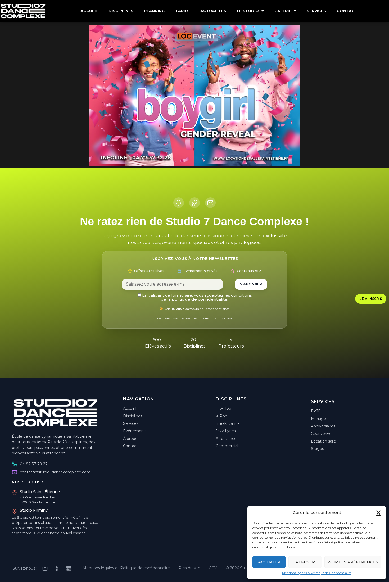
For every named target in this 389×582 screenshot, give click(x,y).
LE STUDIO (248, 10)
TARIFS (182, 10)
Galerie (282, 10)
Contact (347, 10)
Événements (135, 430)
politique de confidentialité (199, 299)
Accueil (89, 10)
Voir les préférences (352, 562)
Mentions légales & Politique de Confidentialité (316, 573)
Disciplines (120, 10)
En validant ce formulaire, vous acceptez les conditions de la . (196, 297)
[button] (378, 512)
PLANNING (154, 10)
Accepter (269, 562)
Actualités (213, 10)
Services (316, 10)
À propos (131, 438)
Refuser (305, 562)
